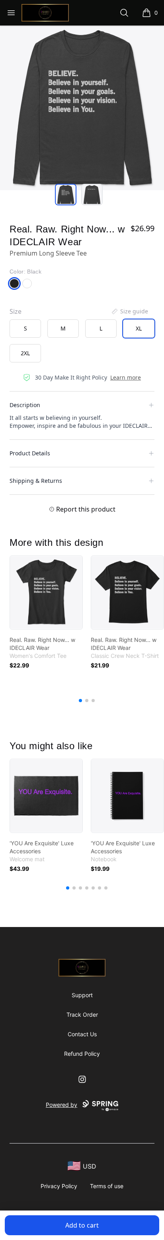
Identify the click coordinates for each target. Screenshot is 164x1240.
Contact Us (82, 1034)
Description (25, 405)
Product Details (30, 453)
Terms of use (106, 1186)
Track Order (82, 1014)
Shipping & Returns (36, 480)
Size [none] (15, 311)
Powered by (61, 1104)
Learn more (125, 377)
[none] (129, 311)
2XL (25, 353)
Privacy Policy (59, 1186)
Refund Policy (82, 1053)
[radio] (25, 328)
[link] (46, 592)
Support (82, 995)
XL (139, 328)
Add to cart (82, 1225)
